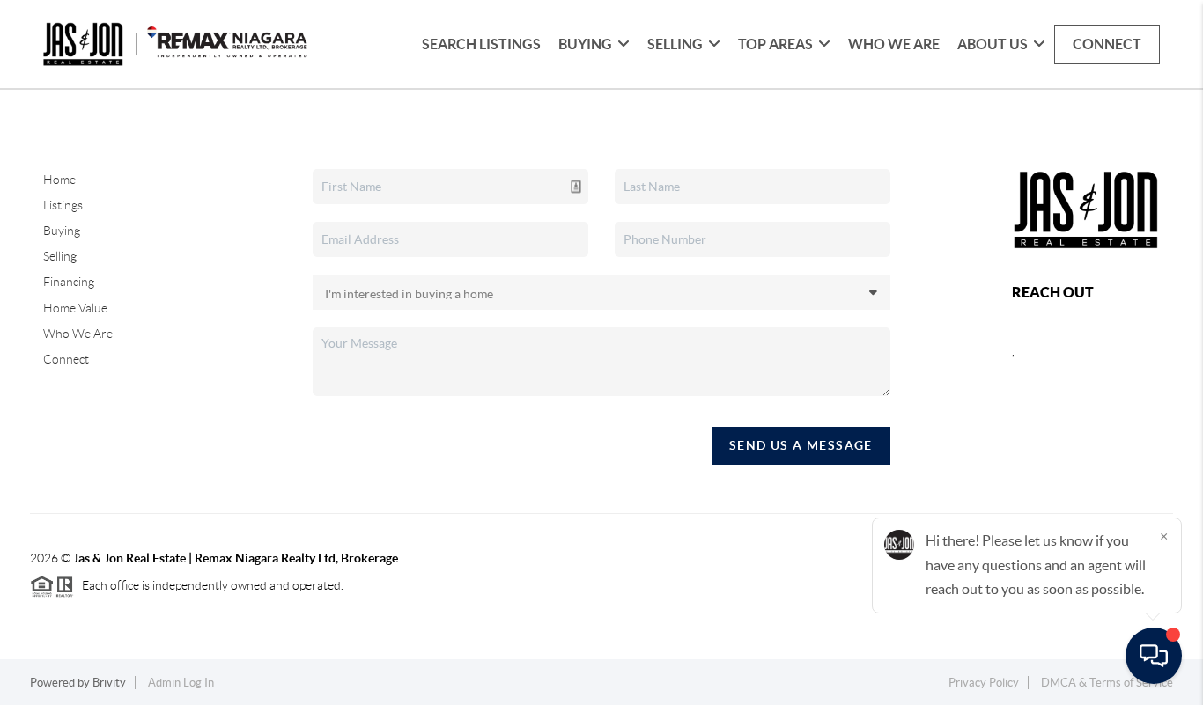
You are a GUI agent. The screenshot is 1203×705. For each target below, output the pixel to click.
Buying (61, 231)
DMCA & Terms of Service (1107, 682)
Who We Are (894, 44)
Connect (1107, 44)
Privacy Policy (983, 682)
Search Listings (481, 44)
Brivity (109, 682)
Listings (63, 205)
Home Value (75, 308)
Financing (68, 282)
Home (59, 180)
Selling (60, 256)
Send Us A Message (801, 445)
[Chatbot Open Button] (1154, 656)
